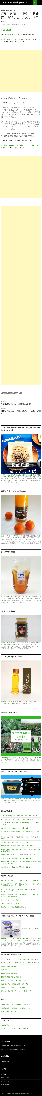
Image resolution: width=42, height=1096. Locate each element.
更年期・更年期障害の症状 (9, 966)
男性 (7, 10)
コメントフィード (6, 1081)
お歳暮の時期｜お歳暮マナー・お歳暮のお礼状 (15, 1008)
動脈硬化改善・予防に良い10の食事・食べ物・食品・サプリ (19, 854)
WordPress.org (5, 1084)
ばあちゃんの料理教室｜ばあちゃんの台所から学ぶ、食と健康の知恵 (17, 2)
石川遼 (16, 393)
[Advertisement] (21, 71)
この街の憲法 (5, 1025)
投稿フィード (5, 1077)
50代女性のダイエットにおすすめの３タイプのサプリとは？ (19, 880)
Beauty (3, 10)
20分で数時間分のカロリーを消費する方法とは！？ (17, 403)
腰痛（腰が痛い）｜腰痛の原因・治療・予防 (14, 984)
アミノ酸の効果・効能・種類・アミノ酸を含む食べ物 (17, 819)
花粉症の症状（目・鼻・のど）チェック (13, 987)
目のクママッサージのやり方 (10, 900)
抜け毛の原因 (22, 39)
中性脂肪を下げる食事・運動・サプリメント (14, 842)
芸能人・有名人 (13, 10)
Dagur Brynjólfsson (9, 34)
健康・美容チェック (9, 39)
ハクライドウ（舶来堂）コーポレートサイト (14, 1028)
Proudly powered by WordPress (22, 1093)
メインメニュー (39, 2)
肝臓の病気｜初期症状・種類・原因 (12, 977)
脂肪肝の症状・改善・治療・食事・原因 (13, 980)
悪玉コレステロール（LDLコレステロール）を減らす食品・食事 (20, 963)
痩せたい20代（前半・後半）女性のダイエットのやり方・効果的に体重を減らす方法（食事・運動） (21, 885)
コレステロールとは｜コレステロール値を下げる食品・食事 (19, 959)
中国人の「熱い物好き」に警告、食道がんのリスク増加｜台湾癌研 (21, 411)
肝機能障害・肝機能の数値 (9, 973)
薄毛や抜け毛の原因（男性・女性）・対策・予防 (16, 991)
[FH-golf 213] (6, 29)
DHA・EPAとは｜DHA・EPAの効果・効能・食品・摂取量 (19, 815)
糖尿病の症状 (5, 970)
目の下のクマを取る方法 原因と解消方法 (13, 907)
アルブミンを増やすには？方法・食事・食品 (14, 828)
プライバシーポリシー (7, 1093)
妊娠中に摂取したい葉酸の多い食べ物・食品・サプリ (17, 858)
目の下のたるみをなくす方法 (10, 903)
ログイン (3, 1074)
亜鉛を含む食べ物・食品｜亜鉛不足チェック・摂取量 (17, 846)
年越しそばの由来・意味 (8, 1011)
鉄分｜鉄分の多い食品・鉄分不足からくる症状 (15, 867)
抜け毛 (10, 393)
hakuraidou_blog (19, 24)
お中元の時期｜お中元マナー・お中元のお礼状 (15, 1004)
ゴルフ (4, 393)
